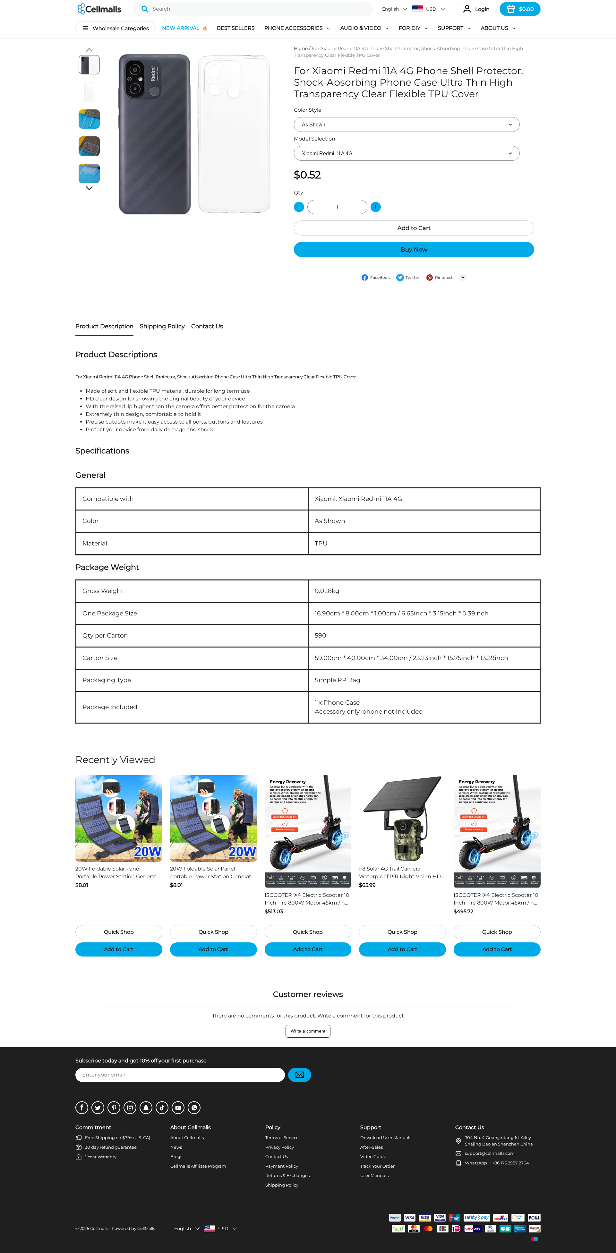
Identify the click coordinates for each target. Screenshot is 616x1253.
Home (301, 48)
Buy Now (414, 249)
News (176, 1147)
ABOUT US (494, 28)
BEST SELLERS (236, 28)
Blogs (176, 1156)
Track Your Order (377, 1166)
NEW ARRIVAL (180, 28)
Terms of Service (282, 1137)
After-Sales (371, 1147)
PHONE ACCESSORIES (293, 28)
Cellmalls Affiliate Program (198, 1166)
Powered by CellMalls (133, 1228)
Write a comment (308, 1031)
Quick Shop (119, 932)
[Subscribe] (299, 1075)
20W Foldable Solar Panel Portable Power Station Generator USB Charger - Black (213, 873)
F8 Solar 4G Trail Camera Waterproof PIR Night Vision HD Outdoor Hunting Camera (400, 873)
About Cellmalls (187, 1137)
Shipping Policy (281, 1185)
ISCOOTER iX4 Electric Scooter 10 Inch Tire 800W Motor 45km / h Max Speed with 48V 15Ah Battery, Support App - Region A (496, 899)
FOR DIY (409, 28)
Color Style (307, 110)
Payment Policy (281, 1166)
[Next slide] (89, 188)
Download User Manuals (385, 1137)
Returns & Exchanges (287, 1175)
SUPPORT (450, 28)
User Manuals (374, 1175)
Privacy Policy (279, 1147)
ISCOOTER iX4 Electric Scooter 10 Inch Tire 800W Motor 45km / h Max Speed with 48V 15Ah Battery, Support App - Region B (307, 899)
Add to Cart (414, 228)
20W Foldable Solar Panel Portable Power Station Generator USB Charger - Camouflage (118, 873)
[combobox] (252, 9)
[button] (395, 9)
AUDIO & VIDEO (360, 28)
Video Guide (373, 1156)
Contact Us (276, 1156)
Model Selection (314, 139)
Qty (298, 193)
